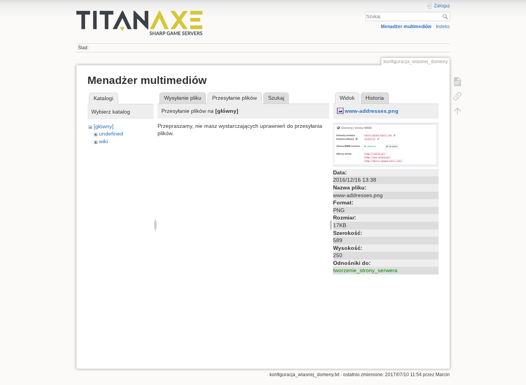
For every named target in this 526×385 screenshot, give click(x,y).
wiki (103, 141)
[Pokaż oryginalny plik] (386, 144)
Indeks (443, 26)
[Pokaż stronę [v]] (457, 81)
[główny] (104, 126)
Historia (374, 98)
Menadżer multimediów (406, 26)
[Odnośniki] (457, 96)
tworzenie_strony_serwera (365, 270)
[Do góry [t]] (457, 111)
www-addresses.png (372, 111)
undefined (111, 134)
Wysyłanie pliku (182, 98)
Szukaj (446, 16)
